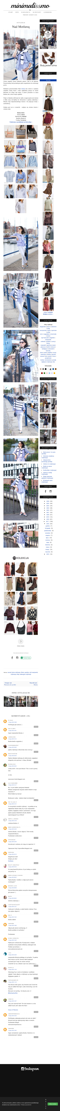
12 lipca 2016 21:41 (12, 804)
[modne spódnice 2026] (9, 590)
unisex (48, 336)
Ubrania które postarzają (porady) (46, 460)
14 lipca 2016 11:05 (12, 969)
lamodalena (12, 737)
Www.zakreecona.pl (14, 827)
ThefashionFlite (13, 980)
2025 (47, 503)
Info (17, 12)
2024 (47, 506)
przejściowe (48, 358)
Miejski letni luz (20, 705)
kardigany (44, 349)
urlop (18, 674)
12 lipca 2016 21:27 (12, 785)
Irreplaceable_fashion (15, 875)
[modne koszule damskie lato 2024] (9, 198)
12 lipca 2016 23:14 (12, 854)
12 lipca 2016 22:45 (12, 841)
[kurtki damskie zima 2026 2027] (48, 239)
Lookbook (48, 12)
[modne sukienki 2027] (21, 605)
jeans (54, 345)
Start (10, 12)
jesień (50, 356)
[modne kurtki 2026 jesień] (48, 97)
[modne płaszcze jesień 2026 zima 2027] (48, 154)
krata (41, 352)
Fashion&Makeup (13, 745)
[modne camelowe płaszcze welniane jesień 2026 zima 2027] (48, 182)
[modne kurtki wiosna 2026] (48, 139)
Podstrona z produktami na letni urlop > (21, 122)
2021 (47, 512)
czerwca (47, 540)
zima (54, 356)
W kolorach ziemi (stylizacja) (46, 481)
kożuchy (48, 351)
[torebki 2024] (9, 153)
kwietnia (47, 545)
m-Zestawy (37, 12)
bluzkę (24, 89)
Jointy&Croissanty (14, 904)
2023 (47, 508)
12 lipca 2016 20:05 (12, 747)
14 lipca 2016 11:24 (12, 982)
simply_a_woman (13, 819)
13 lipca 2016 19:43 (12, 940)
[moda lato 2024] (32, 183)
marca (48, 547)
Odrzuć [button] (45, 1104)
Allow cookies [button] (52, 1104)
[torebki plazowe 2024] (9, 138)
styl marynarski (33, 672)
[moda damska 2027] (9, 605)
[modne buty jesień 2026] (32, 605)
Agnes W (10, 999)
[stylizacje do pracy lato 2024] (45, 421)
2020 (47, 515)
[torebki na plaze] (32, 138)
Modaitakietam (12, 753)
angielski (52, 338)
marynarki (43, 345)
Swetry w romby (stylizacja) (46, 473)
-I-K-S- (9, 953)
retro (41, 334)
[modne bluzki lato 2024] (9, 168)
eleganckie (43, 327)
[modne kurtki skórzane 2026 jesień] (21, 590)
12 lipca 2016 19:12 (12, 739)
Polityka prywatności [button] (26, 1104)
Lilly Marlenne (12, 783)
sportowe (54, 330)
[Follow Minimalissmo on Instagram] (50, 492)
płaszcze (43, 347)
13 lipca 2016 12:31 (12, 906)
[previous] (6, 702)
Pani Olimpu (12, 728)
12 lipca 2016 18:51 (12, 730)
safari (48, 332)
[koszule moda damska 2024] (21, 213)
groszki (54, 354)
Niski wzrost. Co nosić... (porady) (48, 453)
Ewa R (10, 915)
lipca (47, 538)
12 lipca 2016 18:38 (12, 722)
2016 (47, 524)
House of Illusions (13, 1010)
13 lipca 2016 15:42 (12, 917)
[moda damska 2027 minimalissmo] (48, 211)
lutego (47, 549)
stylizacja (13, 674)
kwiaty (49, 354)
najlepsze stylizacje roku (48, 362)
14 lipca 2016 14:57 (12, 1001)
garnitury (49, 345)
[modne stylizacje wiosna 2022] (45, 436)
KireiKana (11, 852)
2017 (47, 521)
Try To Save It (12, 802)
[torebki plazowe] (21, 153)
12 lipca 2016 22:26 (12, 829)
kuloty (48, 343)
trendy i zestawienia (45, 360)
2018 (47, 519)
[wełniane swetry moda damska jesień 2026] (32, 634)
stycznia (47, 552)
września (47, 533)
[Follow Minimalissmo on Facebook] (45, 492)
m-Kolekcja (25, 12)
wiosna (42, 356)
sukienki (43, 341)
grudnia (48, 526)
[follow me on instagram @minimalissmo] (30, 1071)
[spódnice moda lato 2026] (21, 575)
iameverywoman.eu (14, 1014)
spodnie (27, 672)
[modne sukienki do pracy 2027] (9, 576)
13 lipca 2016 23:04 (12, 955)
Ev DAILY (10, 720)
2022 (47, 510)
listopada (47, 528)
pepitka (50, 352)
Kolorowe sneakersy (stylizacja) (47, 457)
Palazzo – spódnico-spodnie (31, 704)
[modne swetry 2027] (32, 620)
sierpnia (48, 535)
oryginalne (46, 334)
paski (45, 352)
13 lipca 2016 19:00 (12, 925)
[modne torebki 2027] (21, 634)
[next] (35, 702)
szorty (53, 341)
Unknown (11, 923)
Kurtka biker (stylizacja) (49, 470)
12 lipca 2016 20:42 (12, 766)
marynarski (48, 340)
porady (54, 360)
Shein (22, 672)
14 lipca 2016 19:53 (12, 1030)
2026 (47, 501)
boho (49, 330)
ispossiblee (11, 839)
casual (9, 672)
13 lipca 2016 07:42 (12, 867)
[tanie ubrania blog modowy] (21, 198)
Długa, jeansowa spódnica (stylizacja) (47, 477)
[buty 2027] (32, 590)
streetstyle (53, 334)
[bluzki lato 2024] (21, 168)
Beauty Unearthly (13, 865)
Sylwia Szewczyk (13, 938)
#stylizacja (21, 22)
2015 (47, 554)
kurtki (48, 347)
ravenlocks (12, 764)
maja (47, 542)
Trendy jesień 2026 (30, 15)
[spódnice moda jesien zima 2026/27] (48, 168)
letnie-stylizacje (16, 672)
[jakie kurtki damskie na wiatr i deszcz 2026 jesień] (48, 111)
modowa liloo (12, 886)
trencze (53, 347)
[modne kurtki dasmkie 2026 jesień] (48, 267)
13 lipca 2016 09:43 (12, 898)
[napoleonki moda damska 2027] (32, 576)
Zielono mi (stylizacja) (49, 464)
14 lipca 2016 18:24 (12, 1015)
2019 (47, 517)
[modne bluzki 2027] (48, 125)
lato (46, 356)
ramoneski (51, 349)
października (47, 530)
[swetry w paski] (32, 153)
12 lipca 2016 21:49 (12, 820)
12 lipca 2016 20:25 (12, 755)
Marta (10, 896)
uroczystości (43, 330)
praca (48, 327)
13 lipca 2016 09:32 (12, 877)
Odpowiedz (36, 726)
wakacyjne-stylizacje (25, 674)
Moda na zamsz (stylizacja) (46, 467)
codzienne (53, 327)
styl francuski (45, 338)
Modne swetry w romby (9, 705)
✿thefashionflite (12, 993)
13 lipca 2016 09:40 (12, 887)
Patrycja (11, 967)
